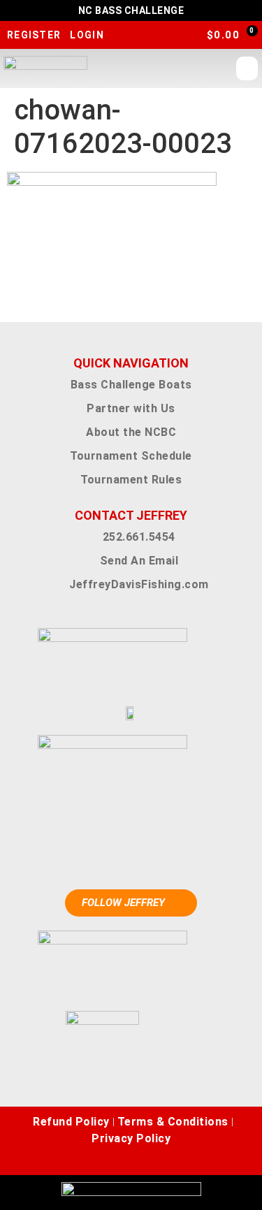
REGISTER (34, 35)
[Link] (163, 1161)
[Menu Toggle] (247, 68)
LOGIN (87, 35)
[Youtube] (142, 1161)
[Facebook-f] (100, 1161)
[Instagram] (121, 1161)
